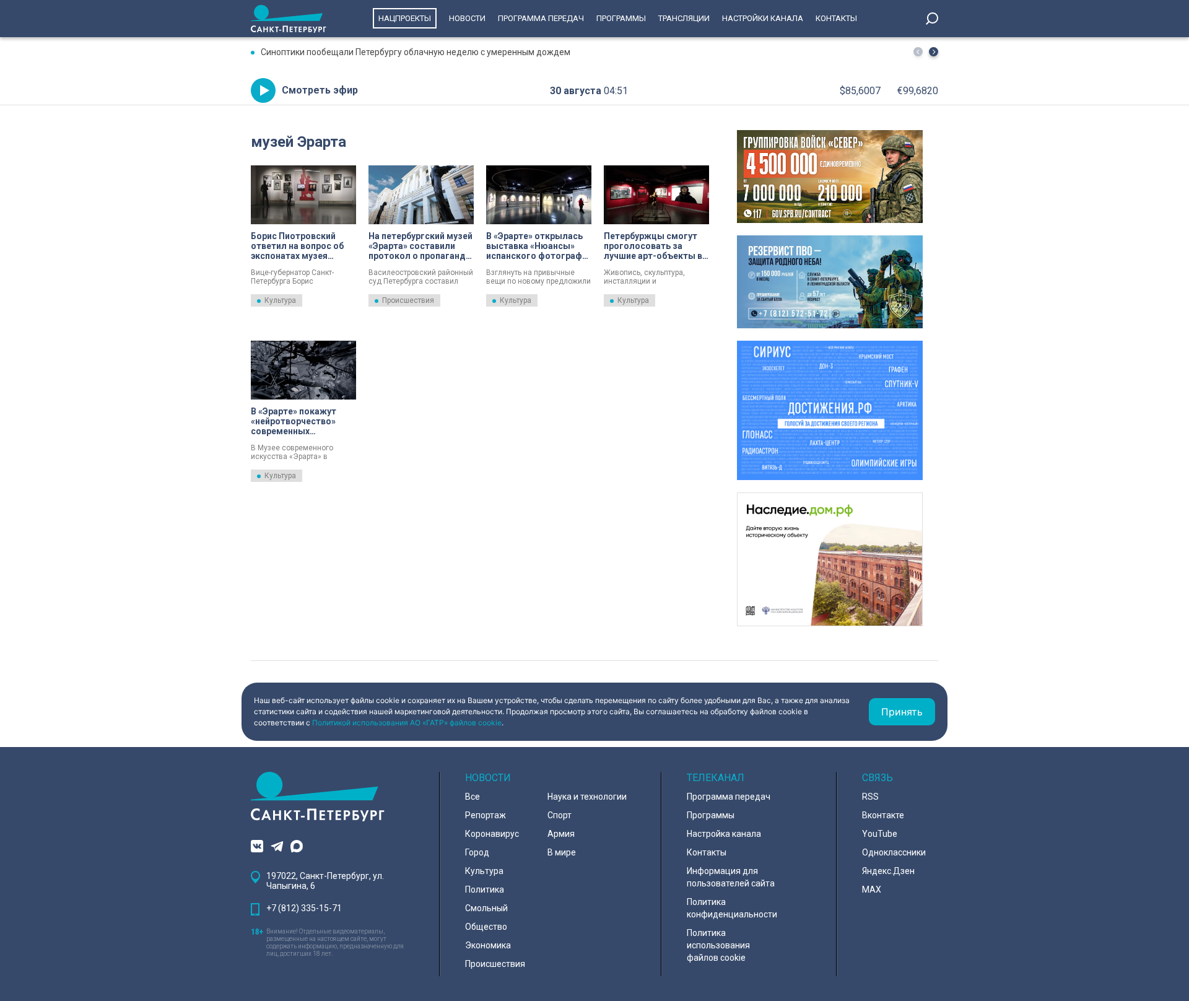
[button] (933, 51)
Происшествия (408, 300)
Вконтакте (883, 815)
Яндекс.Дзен (888, 871)
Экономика (488, 945)
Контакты (836, 18)
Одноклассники (894, 852)
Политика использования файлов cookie (718, 945)
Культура (280, 300)
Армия (561, 834)
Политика (484, 889)
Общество (486, 927)
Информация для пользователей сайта (731, 877)
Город (477, 852)
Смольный (486, 908)
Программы (621, 18)
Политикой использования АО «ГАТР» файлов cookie (407, 722)
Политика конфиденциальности (732, 908)
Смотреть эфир (320, 90)
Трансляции (684, 18)
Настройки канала (762, 18)
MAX (871, 889)
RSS (870, 797)
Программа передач (541, 18)
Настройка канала (724, 834)
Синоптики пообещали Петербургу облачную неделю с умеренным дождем (415, 52)
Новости (467, 18)
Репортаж (485, 815)
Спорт (559, 815)
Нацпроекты (404, 18)
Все (472, 797)
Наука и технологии (587, 797)
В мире (561, 852)
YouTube (879, 834)
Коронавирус (492, 834)
